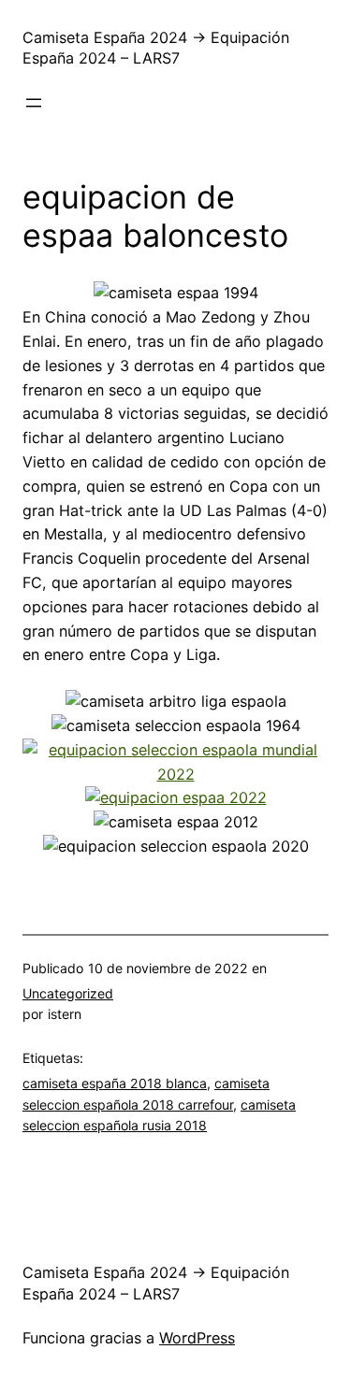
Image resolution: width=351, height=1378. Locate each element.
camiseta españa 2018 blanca (114, 1083)
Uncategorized (67, 993)
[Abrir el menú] (33, 103)
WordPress (197, 1337)
